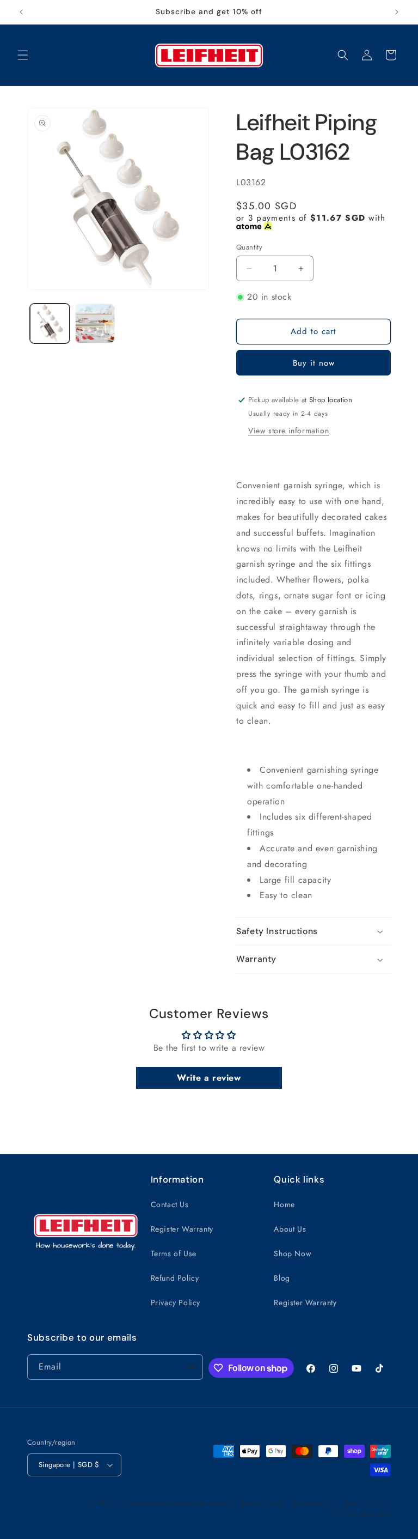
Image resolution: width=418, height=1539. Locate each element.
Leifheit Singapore (143, 1503)
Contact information (362, 1514)
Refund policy (261, 1503)
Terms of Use (173, 1253)
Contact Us (170, 1204)
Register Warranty (182, 1228)
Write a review (209, 1077)
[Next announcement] (397, 12)
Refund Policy (175, 1278)
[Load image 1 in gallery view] (50, 323)
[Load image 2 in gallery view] (95, 323)
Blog (282, 1278)
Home (284, 1204)
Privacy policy (312, 1503)
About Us (290, 1228)
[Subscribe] (190, 1367)
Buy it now (314, 363)
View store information (288, 430)
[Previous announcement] (21, 12)
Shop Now (292, 1253)
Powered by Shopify (201, 1503)
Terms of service (367, 1503)
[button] (23, 55)
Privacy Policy (175, 1302)
